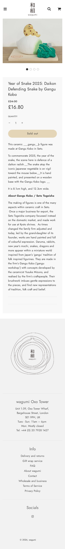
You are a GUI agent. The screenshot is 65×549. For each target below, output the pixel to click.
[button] (27, 69)
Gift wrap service (32, 461)
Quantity (12, 116)
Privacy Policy (32, 491)
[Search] (49, 9)
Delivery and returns (32, 456)
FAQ (32, 466)
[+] (22, 123)
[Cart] (59, 9)
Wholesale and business (33, 481)
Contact (32, 476)
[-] (9, 123)
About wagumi (32, 471)
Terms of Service (32, 486)
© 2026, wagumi (28, 539)
